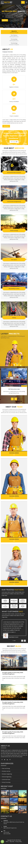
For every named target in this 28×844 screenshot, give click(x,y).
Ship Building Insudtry (14, 288)
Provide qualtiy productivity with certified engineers (12, 673)
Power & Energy (14, 230)
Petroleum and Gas (6, 771)
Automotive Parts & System (14, 172)
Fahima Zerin (14, 453)
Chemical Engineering (6, 776)
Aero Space (14, 259)
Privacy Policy (18, 841)
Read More (4, 20)
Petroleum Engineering (7, 774)
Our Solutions (14, 20)
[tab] (14, 32)
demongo (5, 669)
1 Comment (10, 669)
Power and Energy (6, 768)
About (7, 841)
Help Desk (11, 841)
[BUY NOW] (2, 841)
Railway (14, 317)
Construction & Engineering (14, 201)
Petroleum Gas (14, 389)
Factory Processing (6, 782)
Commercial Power (6, 779)
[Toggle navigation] (26, 2)
